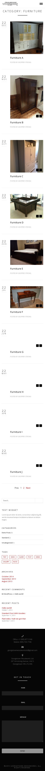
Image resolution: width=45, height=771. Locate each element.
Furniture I (16, 432)
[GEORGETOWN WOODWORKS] (10, 3)
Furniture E (16, 268)
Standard (5, 538)
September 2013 (9, 579)
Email (23, 702)
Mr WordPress (7, 594)
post (30, 557)
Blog (15, 562)
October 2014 (8, 576)
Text (4, 557)
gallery (6, 562)
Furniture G (17, 352)
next (40, 51)
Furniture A (16, 57)
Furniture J (16, 471)
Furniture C (16, 176)
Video (13, 557)
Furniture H (17, 391)
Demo (38, 557)
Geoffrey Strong (24, 62)
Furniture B (16, 122)
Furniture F (16, 312)
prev (37, 51)
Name (23, 688)
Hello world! (19, 594)
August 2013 (7, 581)
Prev (17, 487)
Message (23, 717)
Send (22, 751)
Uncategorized (7, 543)
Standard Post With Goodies (13, 613)
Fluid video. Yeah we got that (14, 618)
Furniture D (16, 222)
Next (28, 487)
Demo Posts (6, 533)
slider (21, 557)
